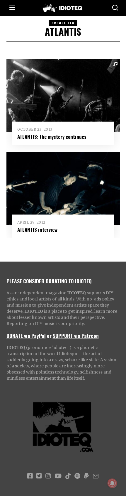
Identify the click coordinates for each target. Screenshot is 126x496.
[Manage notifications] (112, 483)
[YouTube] (58, 476)
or (49, 335)
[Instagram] (48, 476)
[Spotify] (77, 476)
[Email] (95, 476)
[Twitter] (39, 476)
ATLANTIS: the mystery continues (51, 136)
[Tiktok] (68, 476)
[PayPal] (86, 476)
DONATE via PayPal (26, 335)
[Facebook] (30, 476)
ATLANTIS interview (37, 229)
